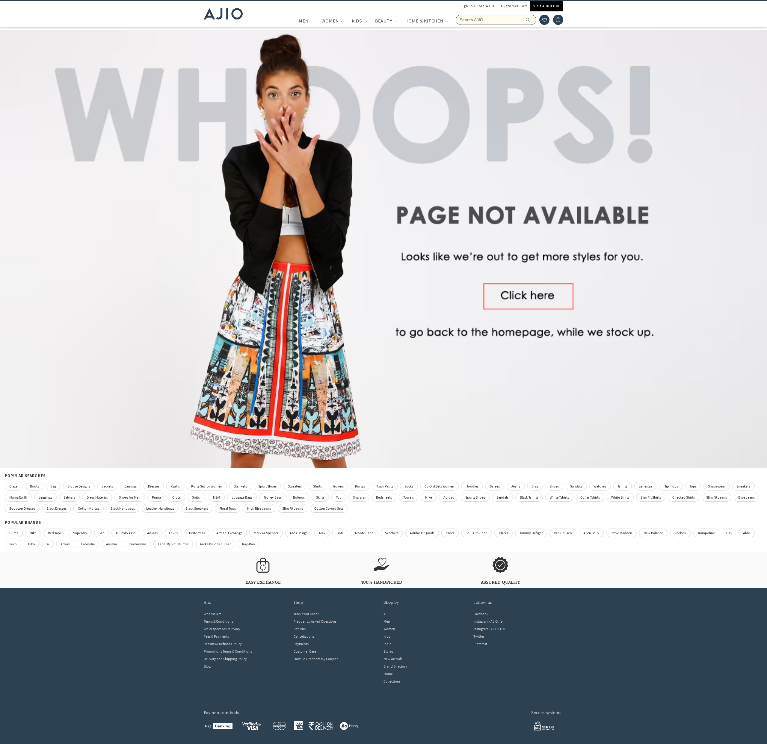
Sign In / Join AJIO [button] (477, 6)
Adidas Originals (422, 533)
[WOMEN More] (342, 21)
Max (322, 533)
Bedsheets (384, 497)
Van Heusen (563, 533)
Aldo (746, 533)
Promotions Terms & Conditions (228, 651)
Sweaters (295, 486)
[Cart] (558, 20)
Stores (388, 651)
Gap (102, 533)
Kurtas (360, 486)
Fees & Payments (216, 636)
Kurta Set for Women (206, 486)
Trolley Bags (273, 497)
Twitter (478, 636)
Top (339, 497)
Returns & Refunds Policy (223, 644)
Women (389, 629)
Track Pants (384, 486)
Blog (207, 666)
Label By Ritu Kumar (173, 544)
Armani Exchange (229, 533)
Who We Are (212, 614)
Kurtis (175, 486)
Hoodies (472, 486)
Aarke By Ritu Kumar (215, 544)
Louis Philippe (476, 533)
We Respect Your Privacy (222, 629)
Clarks (503, 533)
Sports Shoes (475, 497)
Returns (300, 629)
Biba (31, 544)
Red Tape (55, 533)
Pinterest (480, 644)
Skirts (320, 497)
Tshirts (622, 486)
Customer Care (514, 6)
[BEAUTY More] (395, 21)
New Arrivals (393, 659)
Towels (408, 497)
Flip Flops (670, 486)
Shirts (317, 486)
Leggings (45, 497)
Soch (13, 544)
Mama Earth (18, 497)
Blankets (240, 486)
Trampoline (706, 533)
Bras (535, 486)
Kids (387, 636)
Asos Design (299, 533)
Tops (693, 486)
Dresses (153, 486)
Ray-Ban (248, 544)
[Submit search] (531, 20)
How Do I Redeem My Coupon (316, 659)
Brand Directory (395, 666)
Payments (301, 644)
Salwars (69, 497)
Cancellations (304, 636)
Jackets (107, 486)
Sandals (576, 486)
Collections (392, 681)
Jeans (515, 486)
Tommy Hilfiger (531, 533)
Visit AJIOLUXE (546, 6)
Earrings (130, 486)
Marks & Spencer (266, 533)
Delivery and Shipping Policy (225, 659)
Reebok (680, 533)
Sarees (495, 486)
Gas (729, 533)
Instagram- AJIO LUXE (489, 629)
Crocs (176, 497)
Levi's (173, 533)
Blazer (14, 486)
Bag (53, 486)
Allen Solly (591, 533)
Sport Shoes (267, 486)
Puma (156, 497)
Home (388, 673)
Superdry (80, 533)
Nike (33, 533)
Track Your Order (306, 614)
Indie (387, 644)
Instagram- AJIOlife (487, 621)
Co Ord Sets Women (439, 486)
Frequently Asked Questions (315, 621)
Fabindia (88, 544)
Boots (34, 486)
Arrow (65, 544)
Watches (600, 486)
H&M (216, 497)
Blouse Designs (78, 486)
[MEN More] (312, 21)
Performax (197, 533)
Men (387, 621)
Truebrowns (137, 544)
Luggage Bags (242, 497)
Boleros (299, 497)
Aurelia (111, 544)
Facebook (480, 614)
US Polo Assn (126, 533)
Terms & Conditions (218, 621)
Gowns (338, 486)
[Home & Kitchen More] (446, 21)
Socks (408, 486)
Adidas (152, 533)
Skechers (391, 533)
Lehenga (645, 486)
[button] (544, 20)
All (385, 614)
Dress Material (97, 497)
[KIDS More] (365, 21)
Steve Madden (621, 533)
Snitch (197, 497)
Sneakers (743, 486)
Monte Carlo (364, 533)
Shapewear (716, 486)
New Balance (653, 533)
